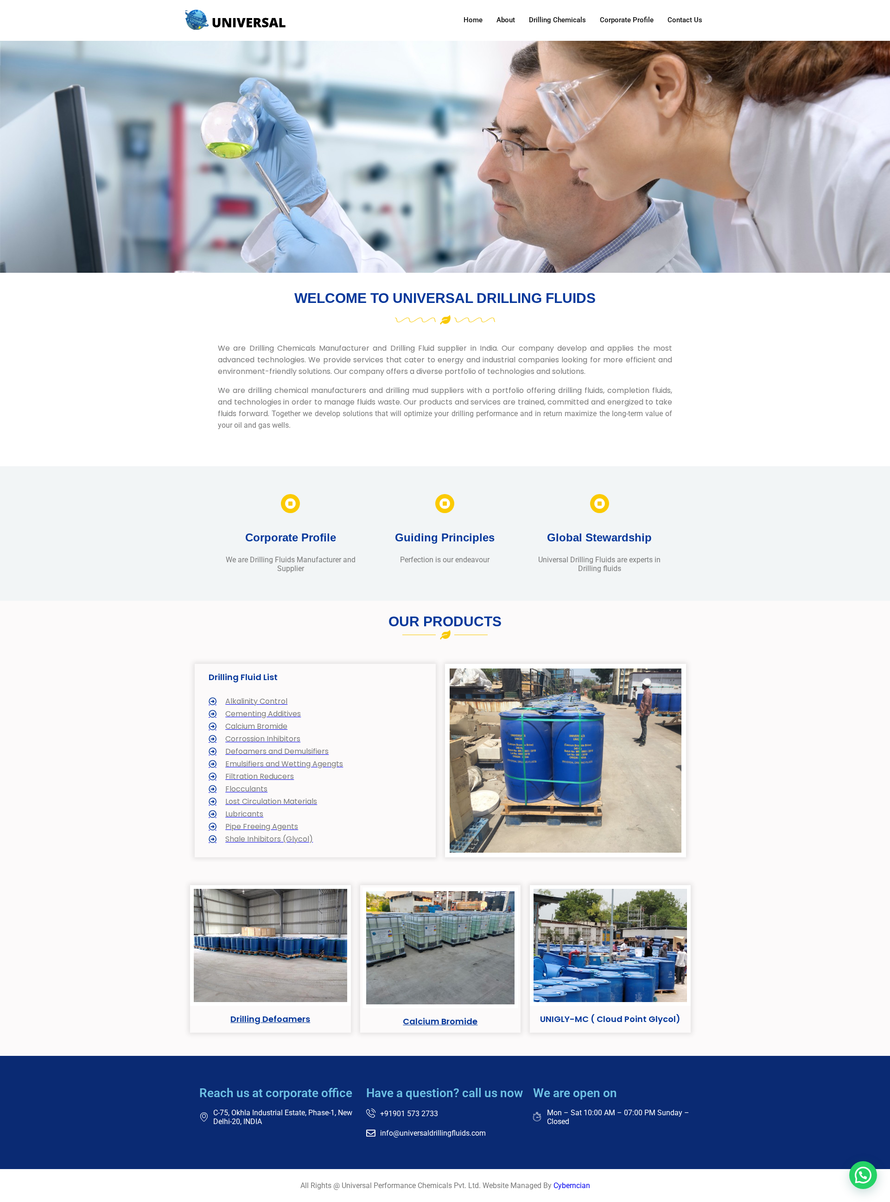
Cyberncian (571, 1185)
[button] (863, 1175)
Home (473, 20)
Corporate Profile (627, 20)
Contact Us (685, 20)
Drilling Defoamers (270, 1019)
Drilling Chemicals (557, 20)
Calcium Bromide (440, 1021)
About (505, 20)
